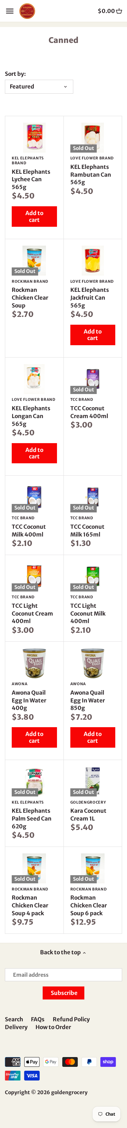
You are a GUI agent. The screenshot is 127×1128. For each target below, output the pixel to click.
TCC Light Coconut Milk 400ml (88, 610)
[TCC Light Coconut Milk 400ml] (93, 576)
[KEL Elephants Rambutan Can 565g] (93, 138)
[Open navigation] (10, 11)
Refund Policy (71, 1019)
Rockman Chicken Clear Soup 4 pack (30, 902)
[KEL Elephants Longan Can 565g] (34, 379)
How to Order (53, 1027)
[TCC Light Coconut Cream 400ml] (34, 576)
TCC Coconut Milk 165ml (87, 527)
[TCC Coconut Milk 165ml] (93, 497)
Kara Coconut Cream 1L (88, 811)
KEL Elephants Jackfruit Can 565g (92, 294)
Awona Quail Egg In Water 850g (87, 697)
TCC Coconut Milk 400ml (29, 527)
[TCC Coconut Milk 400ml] (34, 497)
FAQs (38, 1019)
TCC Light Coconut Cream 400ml (32, 610)
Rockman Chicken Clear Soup (30, 294)
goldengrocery (69, 1092)
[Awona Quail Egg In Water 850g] (93, 663)
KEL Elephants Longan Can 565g (33, 412)
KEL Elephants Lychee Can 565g (31, 173)
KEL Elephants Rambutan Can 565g (92, 171)
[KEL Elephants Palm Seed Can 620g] (34, 781)
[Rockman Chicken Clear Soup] (34, 261)
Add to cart (34, 216)
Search (14, 1019)
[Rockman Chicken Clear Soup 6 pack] (93, 868)
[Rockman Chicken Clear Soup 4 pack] (34, 868)
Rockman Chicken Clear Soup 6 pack (88, 902)
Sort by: (15, 74)
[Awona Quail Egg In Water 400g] (34, 663)
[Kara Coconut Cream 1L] (93, 781)
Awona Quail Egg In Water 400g (29, 697)
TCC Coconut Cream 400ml (89, 408)
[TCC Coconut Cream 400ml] (93, 379)
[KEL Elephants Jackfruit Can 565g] (93, 261)
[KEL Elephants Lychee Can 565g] (34, 138)
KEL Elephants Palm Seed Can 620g (31, 815)
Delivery (16, 1027)
